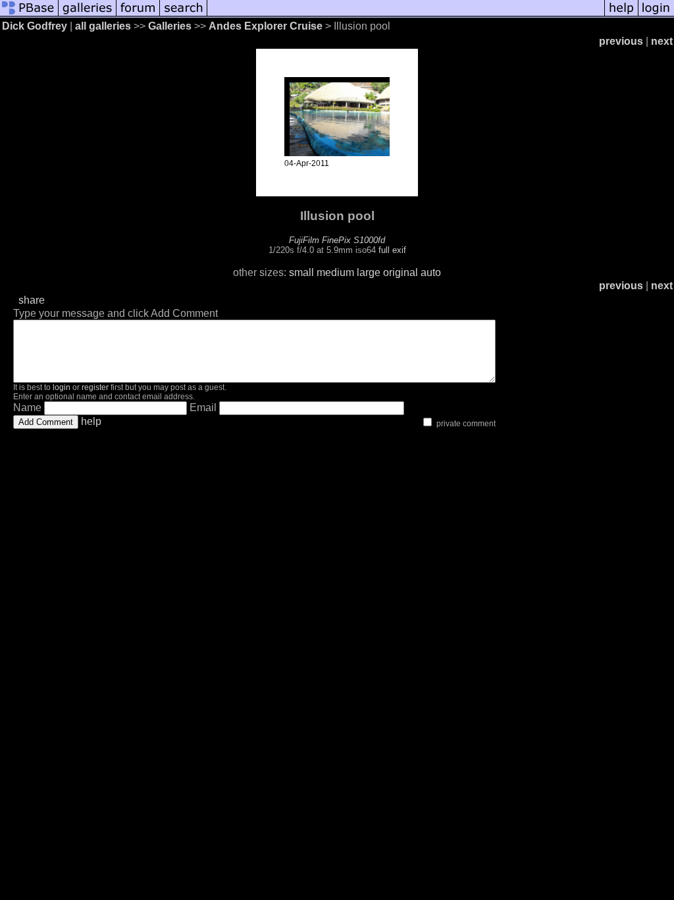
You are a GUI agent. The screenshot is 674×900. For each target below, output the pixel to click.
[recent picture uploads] (88, 14)
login (61, 387)
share (31, 300)
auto (431, 272)
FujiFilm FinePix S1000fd (337, 240)
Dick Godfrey (34, 26)
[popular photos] (405, 14)
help (91, 421)
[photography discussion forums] (138, 14)
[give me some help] (621, 14)
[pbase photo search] (183, 14)
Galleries (170, 26)
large (368, 272)
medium (335, 272)
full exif (392, 250)
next (662, 41)
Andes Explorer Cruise (266, 26)
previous (621, 41)
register (95, 387)
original (400, 272)
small (301, 272)
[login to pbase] (656, 14)
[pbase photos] (29, 14)
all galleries (103, 26)
